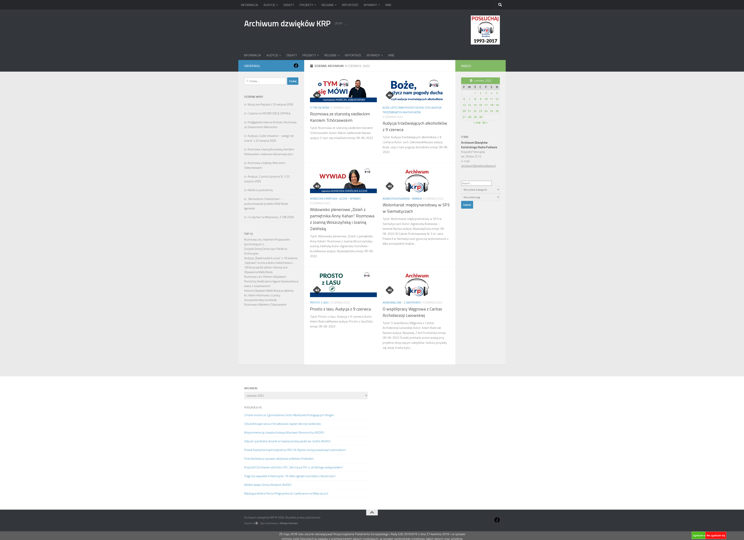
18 (491, 105)
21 (469, 111)
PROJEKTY (306, 5)
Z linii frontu (412, 302)
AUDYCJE (269, 5)
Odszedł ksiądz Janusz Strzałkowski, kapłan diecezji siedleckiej (282, 424)
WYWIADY (370, 5)
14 (469, 105)
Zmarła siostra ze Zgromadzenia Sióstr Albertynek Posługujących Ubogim (289, 415)
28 (469, 117)
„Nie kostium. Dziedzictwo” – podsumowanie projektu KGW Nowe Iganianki (266, 204)
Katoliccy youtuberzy (260, 190)
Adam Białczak (392, 302)
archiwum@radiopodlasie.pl (478, 166)
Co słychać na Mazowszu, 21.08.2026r (271, 217)
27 (464, 117)
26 (497, 111)
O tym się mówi (319, 107)
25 (491, 111)
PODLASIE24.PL (253, 407)
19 (497, 105)
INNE (388, 5)
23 (480, 111)
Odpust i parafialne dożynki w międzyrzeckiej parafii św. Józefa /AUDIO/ (287, 441)
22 (475, 111)
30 (480, 117)
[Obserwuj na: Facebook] (296, 65)
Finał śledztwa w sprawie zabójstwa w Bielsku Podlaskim (279, 458)
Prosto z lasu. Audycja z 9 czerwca (340, 309)
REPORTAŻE (350, 5)
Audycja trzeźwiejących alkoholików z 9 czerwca (415, 126)
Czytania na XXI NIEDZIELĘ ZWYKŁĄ (269, 113)
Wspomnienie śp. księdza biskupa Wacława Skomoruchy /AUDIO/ (284, 432)
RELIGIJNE (327, 5)
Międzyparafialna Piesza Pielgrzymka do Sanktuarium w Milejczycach (286, 493)
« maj (477, 122)
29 (475, 117)
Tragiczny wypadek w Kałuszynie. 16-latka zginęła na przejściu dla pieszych (289, 476)
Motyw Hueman (289, 523)
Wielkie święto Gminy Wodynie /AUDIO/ (268, 485)
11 (491, 99)
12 (497, 99)
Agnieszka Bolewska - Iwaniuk (402, 198)
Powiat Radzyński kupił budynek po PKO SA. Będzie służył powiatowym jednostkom (295, 450)
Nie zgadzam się (716, 535)
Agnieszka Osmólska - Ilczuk (328, 198)
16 (480, 105)
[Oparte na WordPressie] (256, 523)
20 (464, 111)
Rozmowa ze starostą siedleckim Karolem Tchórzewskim (340, 117)
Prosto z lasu (319, 302)
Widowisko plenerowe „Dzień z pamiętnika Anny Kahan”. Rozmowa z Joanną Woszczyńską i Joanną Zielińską (342, 219)
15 (475, 105)
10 (485, 99)
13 (464, 105)
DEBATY (288, 5)
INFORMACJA (249, 5)
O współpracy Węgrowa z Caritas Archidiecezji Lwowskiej (412, 312)
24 (485, 111)
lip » (485, 122)
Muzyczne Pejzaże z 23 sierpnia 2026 (270, 104)
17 (485, 105)
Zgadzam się (700, 535)
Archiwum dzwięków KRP (287, 23)
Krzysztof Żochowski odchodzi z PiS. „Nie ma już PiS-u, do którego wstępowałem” (293, 467)
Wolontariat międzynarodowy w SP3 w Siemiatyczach (416, 207)
